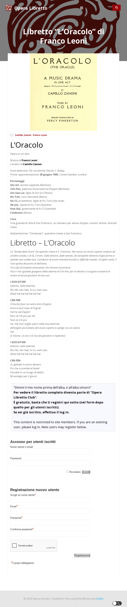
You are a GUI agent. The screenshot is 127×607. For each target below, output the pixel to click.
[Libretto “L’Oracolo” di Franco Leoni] (63, 92)
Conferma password (22, 529)
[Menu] (81, 8)
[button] (117, 603)
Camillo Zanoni (23, 135)
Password (15, 458)
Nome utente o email (21, 447)
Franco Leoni (40, 135)
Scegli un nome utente (23, 495)
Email (14, 506)
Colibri (99, 598)
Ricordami (75, 472)
